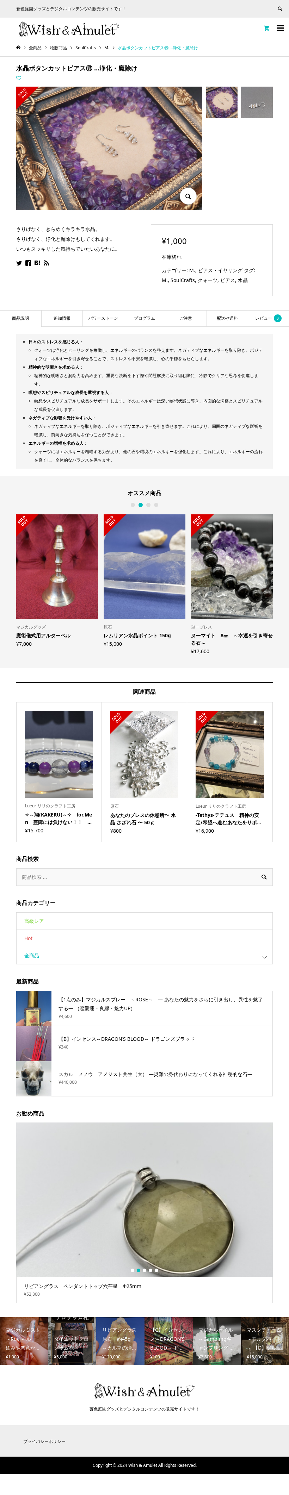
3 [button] (148, 505)
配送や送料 (227, 318)
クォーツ (207, 280)
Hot (28, 938)
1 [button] (132, 505)
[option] (57, 580)
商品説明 (20, 318)
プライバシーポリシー (44, 1441)
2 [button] (140, 505)
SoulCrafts (183, 280)
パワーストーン (103, 318)
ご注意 (185, 318)
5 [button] (156, 1270)
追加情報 (62, 318)
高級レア (34, 921)
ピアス (227, 280)
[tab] (20, 318)
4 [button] (156, 505)
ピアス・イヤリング (220, 270)
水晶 (243, 280)
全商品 (31, 955)
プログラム (144, 318)
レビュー (267, 318)
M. (192, 270)
